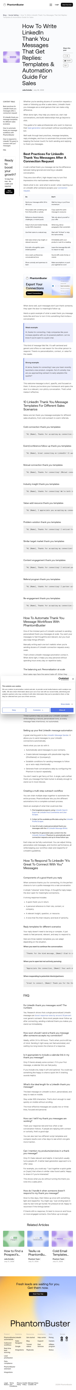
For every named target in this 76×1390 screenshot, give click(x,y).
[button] (66, 56)
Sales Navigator (18, 1342)
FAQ (4, 150)
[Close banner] (73, 679)
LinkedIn (18, 1337)
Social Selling (14, 15)
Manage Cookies (31, 1384)
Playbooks (30, 1350)
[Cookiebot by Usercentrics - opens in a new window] (60, 678)
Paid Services (41, 1345)
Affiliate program (52, 1345)
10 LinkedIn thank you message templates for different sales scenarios (10, 120)
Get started (30, 1337)
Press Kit (36, 1384)
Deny (14, 710)
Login (57, 4)
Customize (37, 710)
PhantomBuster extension (8, 1368)
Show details (65, 704)
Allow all (62, 710)
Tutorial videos (29, 1345)
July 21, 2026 (9, 1261)
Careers (51, 1341)
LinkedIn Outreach (39, 835)
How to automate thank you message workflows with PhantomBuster (10, 131)
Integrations (8, 1372)
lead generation (34, 128)
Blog (4, 15)
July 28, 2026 (39, 90)
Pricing (51, 1337)
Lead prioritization (8, 1357)
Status (51, 1350)
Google (17, 1346)
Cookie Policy (24, 1384)
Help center (42, 1337)
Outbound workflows (7, 1344)
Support (40, 1341)
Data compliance (8, 1362)
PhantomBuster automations (8, 1338)
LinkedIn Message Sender (57, 735)
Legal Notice (6, 1384)
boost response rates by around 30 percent (53, 1015)
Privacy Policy (19, 1384)
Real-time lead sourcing (7, 1350)
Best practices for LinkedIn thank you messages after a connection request (10, 109)
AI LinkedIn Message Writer (57, 828)
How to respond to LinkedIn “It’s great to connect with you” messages (10, 142)
